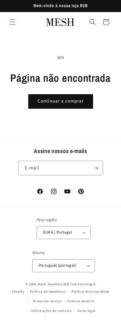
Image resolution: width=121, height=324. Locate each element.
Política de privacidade (90, 291)
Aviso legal (87, 311)
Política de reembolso (48, 291)
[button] (12, 22)
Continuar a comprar (61, 101)
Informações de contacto (51, 311)
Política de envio (81, 301)
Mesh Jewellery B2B (53, 284)
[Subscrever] (96, 168)
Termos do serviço (47, 301)
